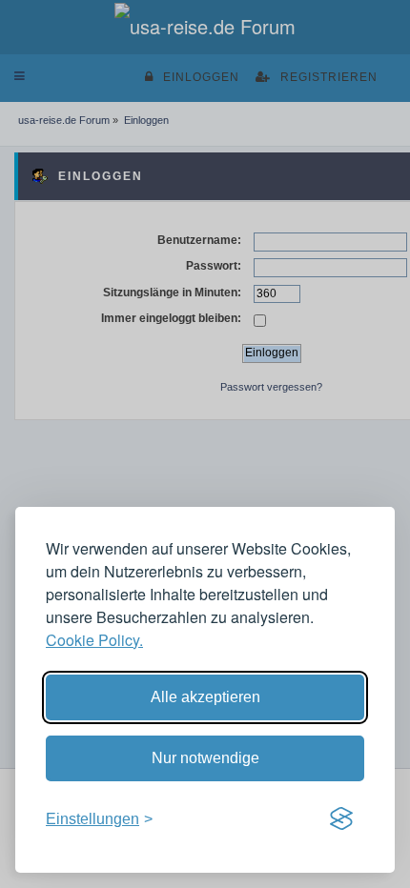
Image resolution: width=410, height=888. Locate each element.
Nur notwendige (205, 758)
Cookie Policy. (94, 640)
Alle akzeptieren (205, 697)
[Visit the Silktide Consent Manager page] (341, 819)
